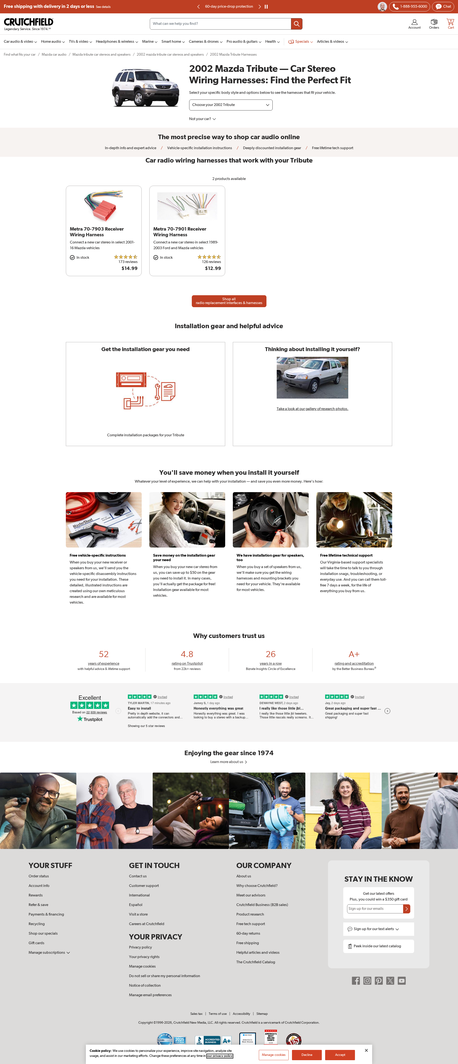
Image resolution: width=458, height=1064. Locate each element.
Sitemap (262, 1014)
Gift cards (36, 943)
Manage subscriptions (47, 953)
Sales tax (196, 1014)
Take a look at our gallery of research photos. (313, 409)
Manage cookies (142, 967)
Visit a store (138, 915)
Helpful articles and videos (258, 953)
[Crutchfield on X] (390, 981)
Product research (250, 915)
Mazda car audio (54, 54)
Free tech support (250, 924)
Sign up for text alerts (374, 929)
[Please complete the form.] (406, 908)
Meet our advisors (250, 895)
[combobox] (226, 24)
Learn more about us (227, 762)
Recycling (37, 924)
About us (243, 876)
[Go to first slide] (259, 6)
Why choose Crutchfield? (257, 886)
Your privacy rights (144, 957)
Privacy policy (140, 947)
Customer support (144, 886)
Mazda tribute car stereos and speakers (101, 54)
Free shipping (57, 6)
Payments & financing (46, 915)
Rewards (36, 895)
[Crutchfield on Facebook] (356, 981)
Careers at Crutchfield (146, 924)
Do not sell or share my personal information (164, 976)
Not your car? (200, 119)
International (139, 895)
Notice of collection (145, 986)
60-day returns (229, 7)
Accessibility (241, 1014)
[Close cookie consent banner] (366, 1050)
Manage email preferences (150, 995)
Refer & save (38, 905)
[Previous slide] (198, 6)
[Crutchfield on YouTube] (401, 981)
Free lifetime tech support (332, 148)
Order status (39, 876)
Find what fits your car (20, 54)
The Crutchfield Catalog (255, 962)
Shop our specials (43, 934)
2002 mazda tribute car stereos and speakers (170, 54)
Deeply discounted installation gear (271, 148)
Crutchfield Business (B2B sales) (262, 905)
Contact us (138, 876)
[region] (229, 811)
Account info (39, 886)
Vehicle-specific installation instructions (199, 148)
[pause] (266, 6)
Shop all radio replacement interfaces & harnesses (229, 301)
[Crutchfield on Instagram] (367, 981)
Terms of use (218, 1014)
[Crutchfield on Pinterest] (379, 981)
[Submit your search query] (296, 24)
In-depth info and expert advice (130, 148)
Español (135, 905)
